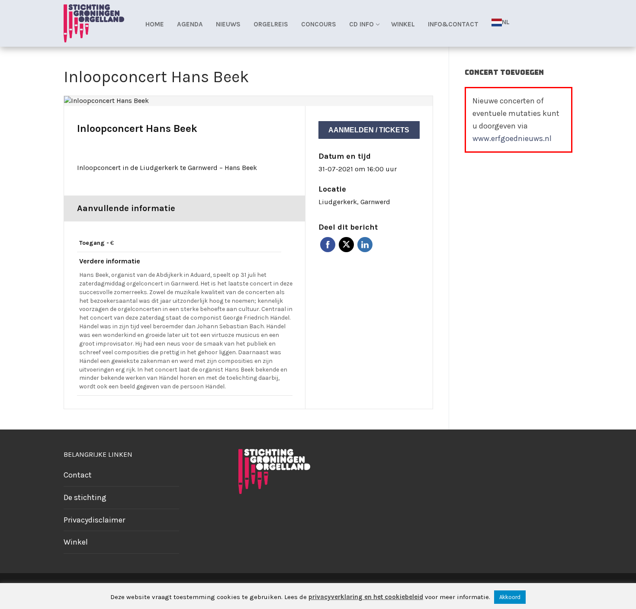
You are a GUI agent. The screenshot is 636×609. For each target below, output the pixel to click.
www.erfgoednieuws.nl (512, 138)
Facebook (327, 244)
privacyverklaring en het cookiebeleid (365, 597)
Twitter (346, 244)
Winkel (76, 542)
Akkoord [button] (509, 597)
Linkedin (365, 244)
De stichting (85, 497)
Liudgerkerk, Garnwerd (354, 202)
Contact (78, 475)
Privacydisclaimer (94, 520)
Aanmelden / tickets (368, 130)
